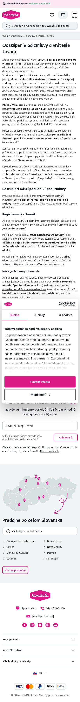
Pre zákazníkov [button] (12, 650)
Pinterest (47, 625)
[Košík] (63, 15)
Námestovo (54, 541)
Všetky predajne (15, 570)
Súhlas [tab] (14, 315)
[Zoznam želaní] (52, 14)
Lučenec (11, 558)
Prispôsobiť (38, 394)
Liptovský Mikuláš (17, 552)
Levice (10, 546)
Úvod (5, 35)
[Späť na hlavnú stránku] (11, 14)
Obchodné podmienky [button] (17, 661)
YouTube (40, 625)
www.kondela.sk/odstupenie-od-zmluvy (24, 289)
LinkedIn (55, 625)
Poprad (51, 552)
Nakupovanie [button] (11, 639)
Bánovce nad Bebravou (21, 541)
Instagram (32, 625)
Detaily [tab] (40, 315)
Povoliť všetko (40, 381)
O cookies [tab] (66, 315)
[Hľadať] (7, 26)
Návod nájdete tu (49, 451)
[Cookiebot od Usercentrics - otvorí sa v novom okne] (59, 304)
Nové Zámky (54, 546)
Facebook (24, 625)
